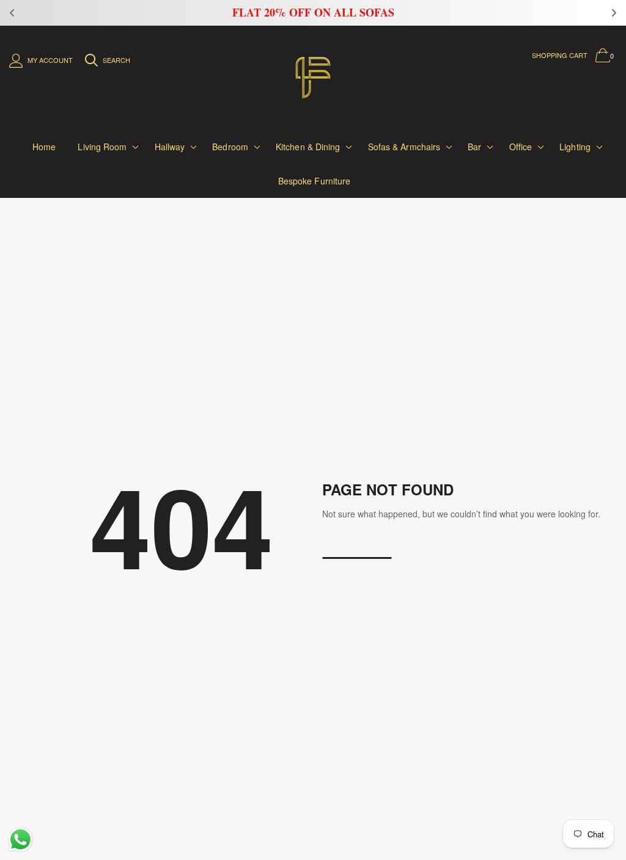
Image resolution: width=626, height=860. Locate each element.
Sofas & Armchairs (404, 146)
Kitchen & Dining (308, 146)
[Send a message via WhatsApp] (20, 839)
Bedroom (230, 146)
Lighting (575, 146)
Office (520, 146)
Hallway (170, 146)
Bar (474, 146)
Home (44, 146)
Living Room (102, 146)
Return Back (356, 547)
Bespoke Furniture (314, 181)
